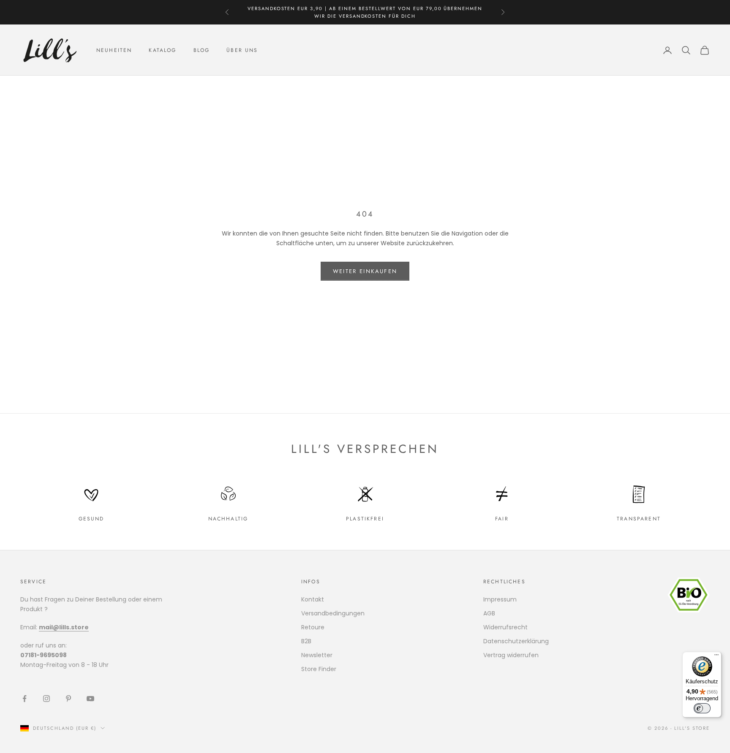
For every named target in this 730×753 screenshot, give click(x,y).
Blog (201, 50)
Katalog (162, 50)
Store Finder (318, 669)
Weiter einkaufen (365, 271)
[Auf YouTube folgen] (90, 698)
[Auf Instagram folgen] (46, 698)
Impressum (500, 599)
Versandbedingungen (333, 613)
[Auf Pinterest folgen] (68, 698)
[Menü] (716, 657)
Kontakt (312, 599)
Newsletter (316, 655)
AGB (489, 613)
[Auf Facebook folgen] (24, 698)
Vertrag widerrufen (511, 655)
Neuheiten (114, 50)
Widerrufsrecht (505, 627)
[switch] (702, 708)
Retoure (312, 627)
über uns (242, 50)
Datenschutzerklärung (516, 641)
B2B (306, 641)
